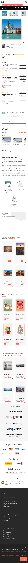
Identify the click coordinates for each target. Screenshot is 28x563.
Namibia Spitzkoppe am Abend (20, 282)
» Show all (11, 239)
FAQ (3, 499)
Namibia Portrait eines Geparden (8, 258)
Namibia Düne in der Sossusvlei (8, 282)
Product (4, 136)
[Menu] (2, 8)
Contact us (5, 496)
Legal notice (6, 505)
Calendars (5, 520)
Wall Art (4, 517)
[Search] (5, 8)
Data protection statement (10, 503)
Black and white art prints (10, 531)
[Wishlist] (22, 8)
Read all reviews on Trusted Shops (12, 56)
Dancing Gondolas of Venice (8, 398)
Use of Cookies (6, 506)
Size (3, 126)
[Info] (3, 138)
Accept (23, 559)
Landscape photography (9, 538)
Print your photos (7, 519)
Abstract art (5, 536)
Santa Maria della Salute (8, 374)
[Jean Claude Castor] (3, 46)
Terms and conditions (8, 501)
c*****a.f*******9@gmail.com (10, 68)
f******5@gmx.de (8, 85)
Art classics (5, 534)
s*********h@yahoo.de (9, 101)
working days (8, 151)
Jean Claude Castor (11, 47)
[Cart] (25, 8)
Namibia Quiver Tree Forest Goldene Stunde (20, 258)
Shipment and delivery (9, 497)
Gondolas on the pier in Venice (20, 374)
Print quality (5, 132)
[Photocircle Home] (13, 8)
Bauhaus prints (6, 532)
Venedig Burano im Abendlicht (20, 398)
